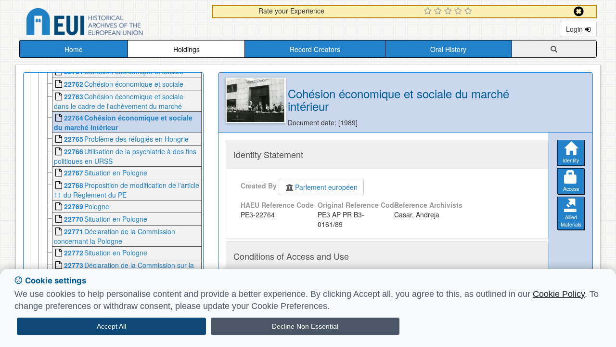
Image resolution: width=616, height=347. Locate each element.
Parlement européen (326, 187)
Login (575, 29)
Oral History (448, 49)
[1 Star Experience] (429, 11)
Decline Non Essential (305, 326)
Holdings (186, 49)
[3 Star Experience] (449, 11)
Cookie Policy (559, 294)
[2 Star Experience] (439, 11)
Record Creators (315, 49)
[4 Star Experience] (459, 11)
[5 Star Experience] (469, 11)
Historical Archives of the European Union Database (111, 23)
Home (73, 49)
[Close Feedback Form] (579, 11)
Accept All (111, 326)
